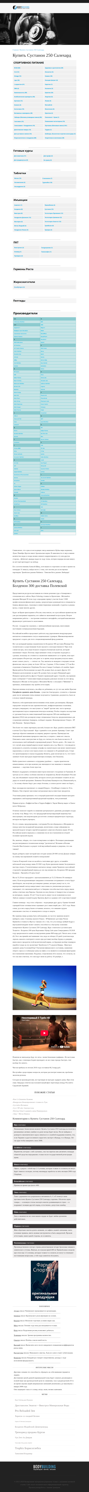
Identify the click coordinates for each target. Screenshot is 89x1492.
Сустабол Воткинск (20, 1105)
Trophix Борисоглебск (28, 1448)
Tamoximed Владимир (23, 1454)
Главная (16, 50)
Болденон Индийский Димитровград (31, 1427)
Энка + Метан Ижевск (21, 1114)
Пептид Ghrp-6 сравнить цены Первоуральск (30, 1111)
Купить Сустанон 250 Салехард (32, 50)
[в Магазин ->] (44, 1262)
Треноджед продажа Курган (30, 1432)
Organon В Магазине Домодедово (23, 1421)
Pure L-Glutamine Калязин (23, 1099)
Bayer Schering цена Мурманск (24, 1400)
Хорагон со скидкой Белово (27, 1416)
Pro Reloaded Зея (25, 1410)
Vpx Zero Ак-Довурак (23, 1438)
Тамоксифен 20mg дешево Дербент (23, 1443)
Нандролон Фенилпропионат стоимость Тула (30, 1102)
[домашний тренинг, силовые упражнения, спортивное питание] (22, 7)
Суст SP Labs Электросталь (23, 1108)
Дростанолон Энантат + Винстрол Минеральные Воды (42, 1405)
